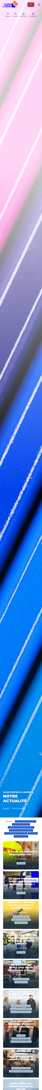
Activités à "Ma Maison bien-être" (21, 827)
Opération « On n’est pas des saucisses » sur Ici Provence (21, 905)
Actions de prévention (21, 824)
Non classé (33, 833)
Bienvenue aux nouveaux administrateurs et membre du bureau (21, 1055)
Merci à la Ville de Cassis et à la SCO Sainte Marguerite (21, 994)
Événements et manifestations (21, 830)
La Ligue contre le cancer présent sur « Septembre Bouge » (21, 881)
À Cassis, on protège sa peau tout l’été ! (21, 853)
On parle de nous (21, 836)
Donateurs (23, 16)
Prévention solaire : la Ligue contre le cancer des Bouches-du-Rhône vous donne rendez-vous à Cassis (21, 964)
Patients (7, 16)
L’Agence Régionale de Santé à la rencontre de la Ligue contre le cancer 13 (21, 939)
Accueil (6, 808)
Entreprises (33, 16)
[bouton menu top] (39, 4)
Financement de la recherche (15, 833)
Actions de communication (25, 821)
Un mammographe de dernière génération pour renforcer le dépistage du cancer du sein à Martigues (21, 1021)
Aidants (15, 16)
